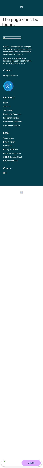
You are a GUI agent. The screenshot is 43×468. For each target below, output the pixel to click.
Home (5, 103)
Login (18, 435)
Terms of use (8, 138)
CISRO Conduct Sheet (12, 157)
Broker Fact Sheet (10, 161)
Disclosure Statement (12, 153)
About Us (7, 107)
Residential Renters (11, 118)
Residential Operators (12, 114)
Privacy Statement (10, 149)
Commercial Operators (12, 122)
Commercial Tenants (11, 125)
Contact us (7, 146)
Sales (18, 426)
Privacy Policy (9, 142)
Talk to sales (8, 110)
